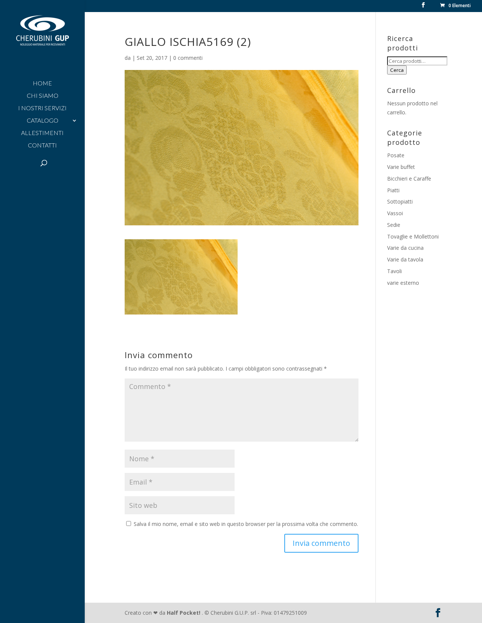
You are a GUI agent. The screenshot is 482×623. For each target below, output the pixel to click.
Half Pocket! (183, 612)
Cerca (397, 70)
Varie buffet (401, 166)
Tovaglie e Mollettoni (413, 236)
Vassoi (395, 213)
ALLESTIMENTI (42, 133)
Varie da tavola (405, 259)
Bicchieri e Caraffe (409, 178)
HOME (42, 84)
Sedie (393, 224)
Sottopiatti (400, 201)
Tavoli (394, 271)
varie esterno (403, 282)
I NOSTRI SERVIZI (42, 108)
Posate (395, 155)
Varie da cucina (405, 247)
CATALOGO (42, 121)
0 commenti (188, 57)
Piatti (393, 190)
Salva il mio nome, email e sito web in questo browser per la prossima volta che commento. (246, 523)
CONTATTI (42, 146)
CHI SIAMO (42, 96)
